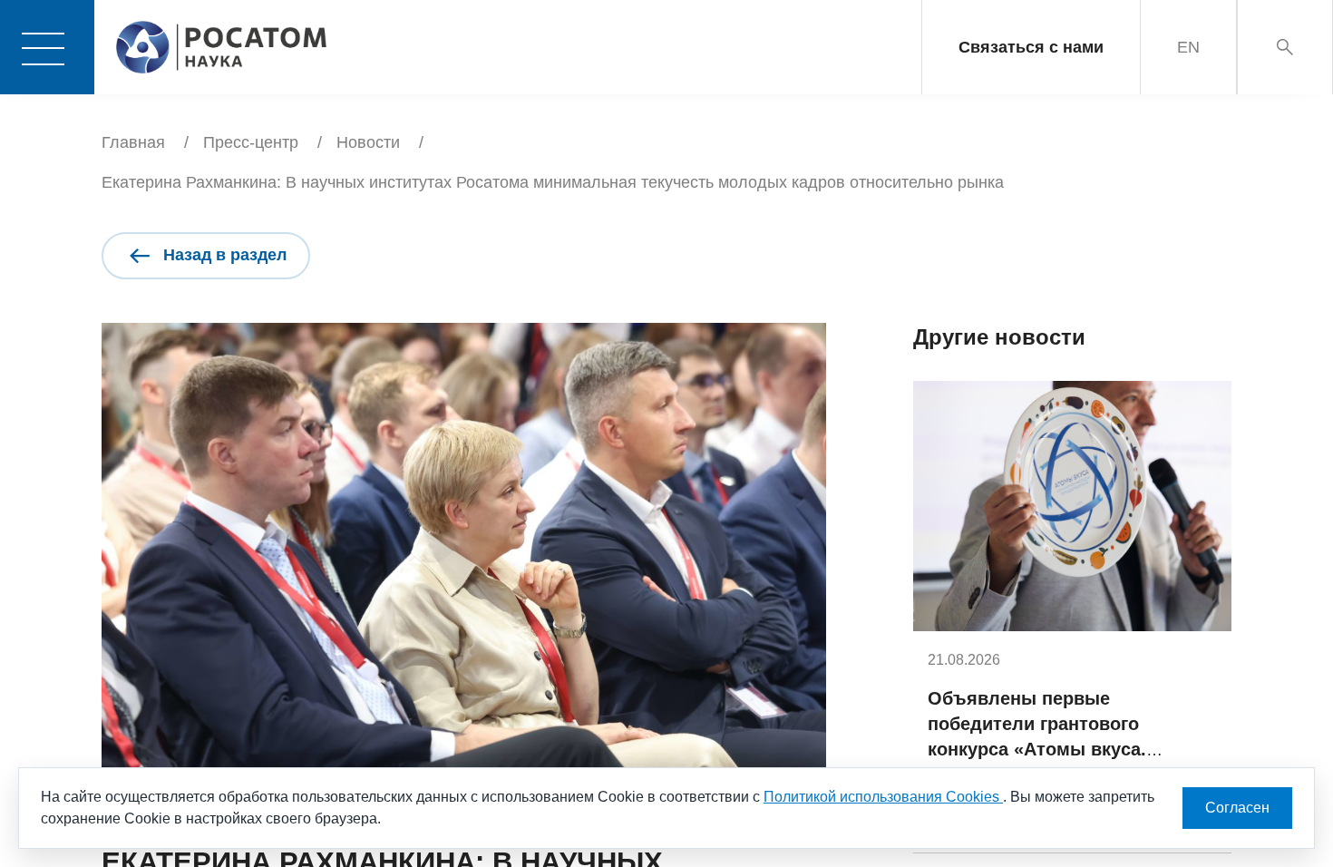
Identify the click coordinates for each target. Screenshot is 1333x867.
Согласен (1237, 807)
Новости (368, 142)
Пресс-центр (250, 142)
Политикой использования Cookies (883, 796)
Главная (133, 142)
